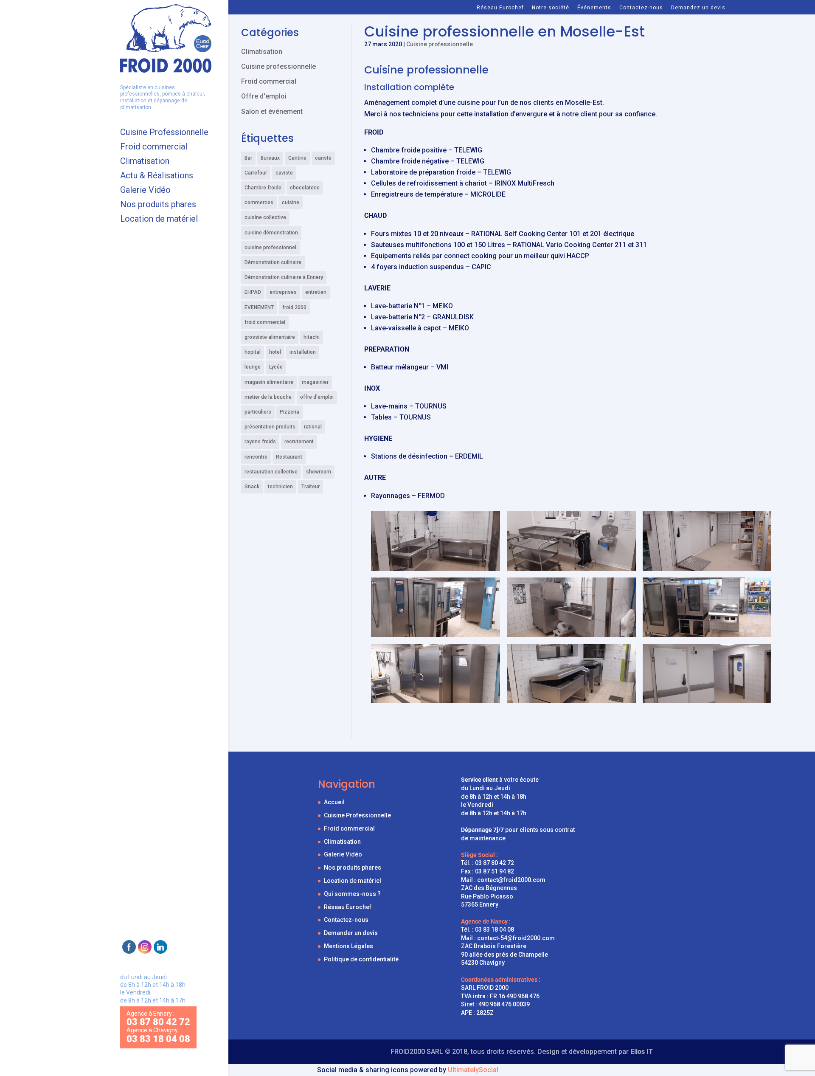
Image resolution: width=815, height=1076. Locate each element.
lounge (252, 367)
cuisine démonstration (271, 233)
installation (302, 352)
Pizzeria (289, 412)
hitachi (312, 337)
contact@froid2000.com (511, 879)
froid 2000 (294, 307)
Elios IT (641, 1052)
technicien (280, 487)
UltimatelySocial (473, 1070)
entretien (315, 292)
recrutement (299, 442)
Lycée (276, 367)
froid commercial (264, 322)
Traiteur (310, 487)
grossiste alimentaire (269, 337)
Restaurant (289, 457)
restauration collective (271, 472)
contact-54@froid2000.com (516, 938)
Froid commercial (153, 148)
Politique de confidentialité (361, 959)
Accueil (334, 802)
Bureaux (270, 158)
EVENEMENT (259, 307)
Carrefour (255, 173)
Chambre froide (262, 188)
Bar (248, 158)
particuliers (257, 412)
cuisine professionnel (270, 248)
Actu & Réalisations (156, 176)
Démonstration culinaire (272, 262)
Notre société (550, 8)
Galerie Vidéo (145, 191)
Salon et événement (272, 111)
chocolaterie (305, 188)
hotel (275, 352)
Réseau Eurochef (500, 8)
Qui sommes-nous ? (352, 893)
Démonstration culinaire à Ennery (283, 277)
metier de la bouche (268, 397)
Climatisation (144, 162)
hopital (252, 352)
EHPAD (252, 292)
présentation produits (269, 427)
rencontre (255, 457)
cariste (323, 158)
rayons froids (260, 442)
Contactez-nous (641, 8)
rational (313, 427)
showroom (318, 472)
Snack (251, 487)
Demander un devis (351, 933)
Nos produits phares (158, 205)
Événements (594, 8)
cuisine (290, 203)
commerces (258, 203)
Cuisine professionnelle (439, 44)
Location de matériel (159, 220)
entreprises (283, 292)
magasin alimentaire (268, 382)
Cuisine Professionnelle (164, 133)
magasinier (315, 382)
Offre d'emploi (264, 96)
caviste (284, 173)
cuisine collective (265, 217)
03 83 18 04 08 (494, 929)
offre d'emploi (317, 397)
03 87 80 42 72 (494, 862)
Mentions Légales (348, 946)
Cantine (297, 158)
